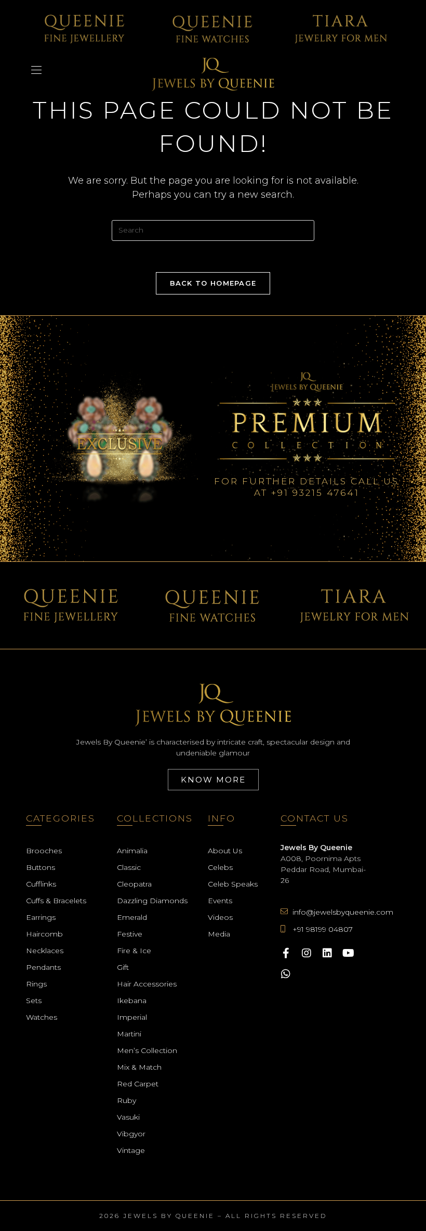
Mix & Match (139, 1067)
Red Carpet (137, 1083)
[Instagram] (306, 953)
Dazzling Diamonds (152, 900)
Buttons (40, 867)
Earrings (41, 917)
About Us (225, 850)
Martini (129, 1033)
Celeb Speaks (233, 884)
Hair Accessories (147, 984)
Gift (123, 967)
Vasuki (128, 1117)
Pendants (43, 967)
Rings (36, 984)
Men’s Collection (147, 1050)
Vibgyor (131, 1133)
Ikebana (132, 1000)
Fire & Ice (134, 950)
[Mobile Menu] (36, 70)
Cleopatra (134, 884)
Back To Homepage (213, 283)
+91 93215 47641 (315, 493)
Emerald (132, 917)
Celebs (220, 867)
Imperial (132, 1017)
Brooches (44, 850)
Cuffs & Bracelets (56, 900)
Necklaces (44, 950)
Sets (34, 1000)
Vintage (131, 1150)
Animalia (132, 850)
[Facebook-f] (285, 953)
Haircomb (44, 934)
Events (220, 900)
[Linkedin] (327, 953)
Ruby (126, 1100)
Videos (220, 917)
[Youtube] (348, 953)
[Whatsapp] (285, 974)
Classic (129, 867)
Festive (129, 934)
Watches (41, 1017)
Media (219, 934)
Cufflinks (41, 884)
